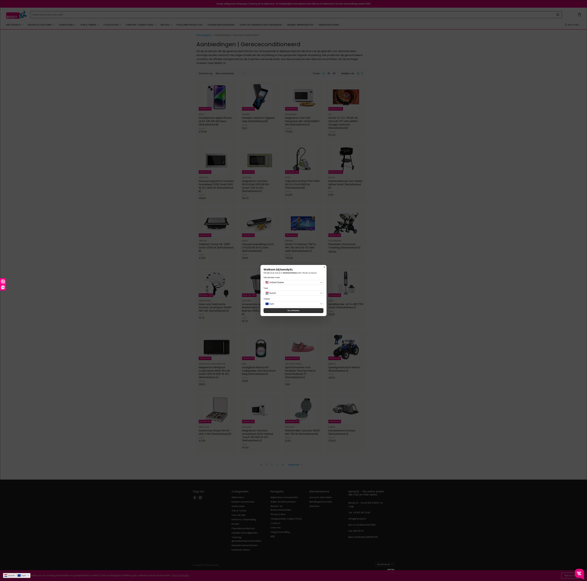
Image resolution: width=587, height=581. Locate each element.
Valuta (267, 299)
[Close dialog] (324, 267)
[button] (16, 575)
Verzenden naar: (272, 277)
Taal (266, 288)
